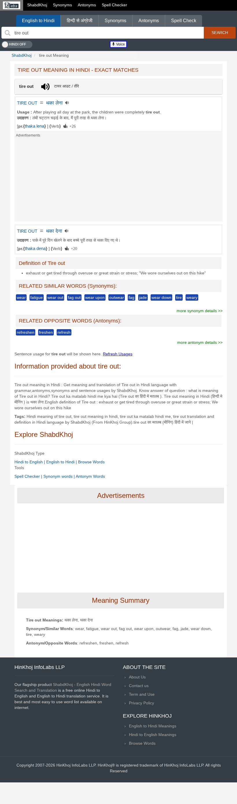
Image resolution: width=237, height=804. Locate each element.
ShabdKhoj (37, 5)
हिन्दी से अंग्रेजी (79, 20)
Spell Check (183, 20)
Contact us (139, 685)
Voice (120, 44)
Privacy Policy (141, 703)
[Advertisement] (118, 181)
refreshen (25, 332)
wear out (55, 297)
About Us (137, 677)
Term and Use (142, 694)
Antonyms (87, 5)
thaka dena (35, 248)
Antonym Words (90, 476)
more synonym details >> (200, 310)
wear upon (95, 297)
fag (131, 297)
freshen (46, 332)
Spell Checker (114, 5)
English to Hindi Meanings (152, 726)
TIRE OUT (27, 103)
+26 (71, 126)
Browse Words (91, 462)
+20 (73, 248)
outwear (116, 297)
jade (143, 297)
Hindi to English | (30, 462)
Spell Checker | (28, 476)
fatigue (36, 297)
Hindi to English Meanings (152, 734)
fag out (74, 297)
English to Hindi (38, 20)
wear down (161, 297)
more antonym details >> (200, 342)
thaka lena (34, 126)
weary (191, 297)
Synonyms (62, 5)
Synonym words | (59, 476)
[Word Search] (7, 33)
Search (220, 32)
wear (21, 297)
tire (179, 297)
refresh (64, 332)
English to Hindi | (62, 462)
